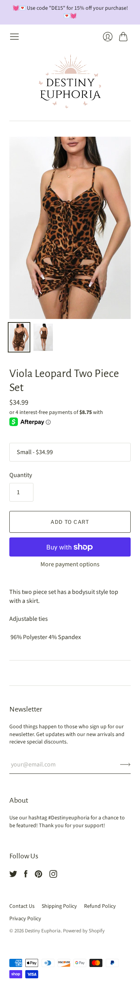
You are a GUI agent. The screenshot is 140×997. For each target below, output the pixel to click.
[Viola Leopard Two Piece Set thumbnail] (19, 337)
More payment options (70, 564)
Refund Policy (100, 906)
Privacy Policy (25, 919)
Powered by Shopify (84, 930)
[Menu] (14, 36)
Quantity (20, 475)
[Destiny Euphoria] (70, 81)
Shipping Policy (59, 906)
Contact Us (22, 906)
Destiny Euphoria (43, 930)
